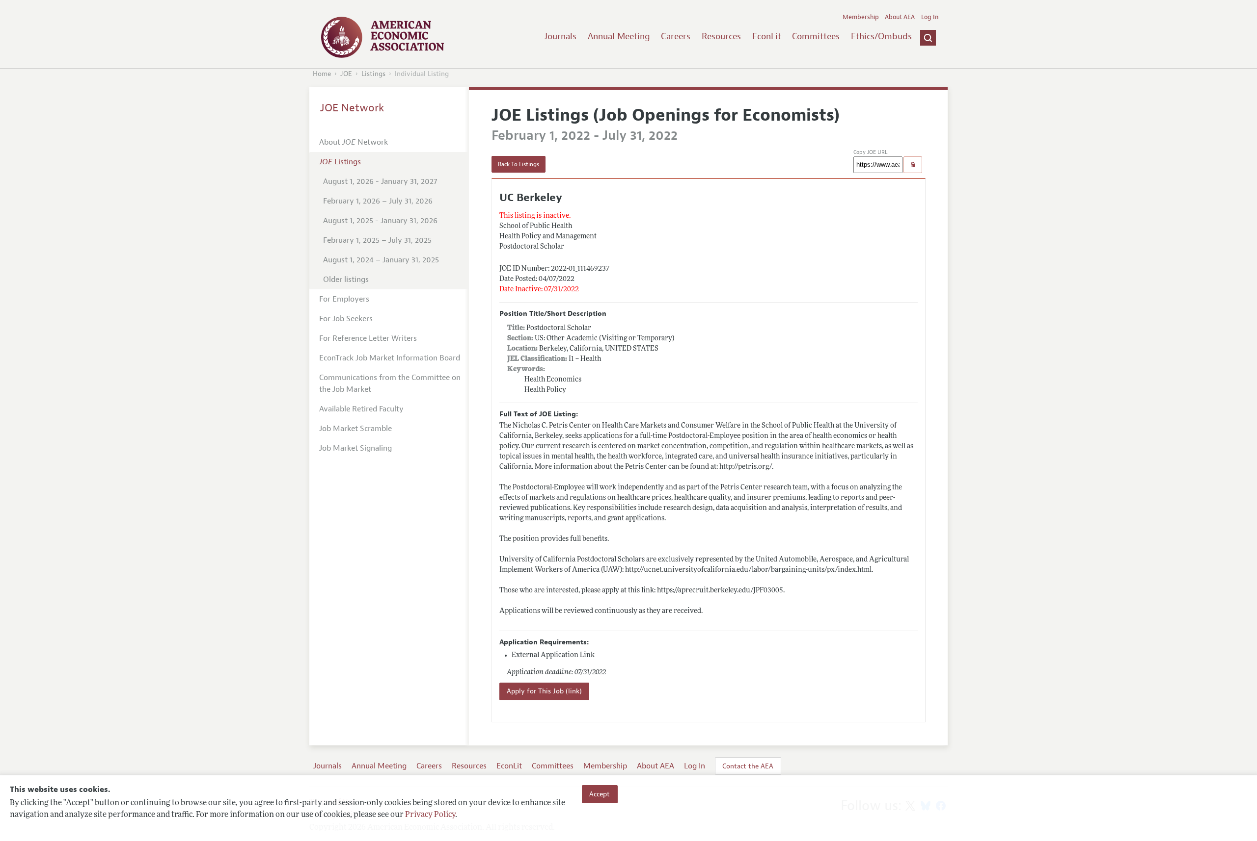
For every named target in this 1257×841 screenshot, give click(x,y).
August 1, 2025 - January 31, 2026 (380, 221)
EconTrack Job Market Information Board (389, 358)
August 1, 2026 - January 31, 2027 (380, 181)
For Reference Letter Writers (368, 338)
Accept (599, 794)
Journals (560, 36)
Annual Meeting (619, 36)
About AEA (900, 17)
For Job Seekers (346, 319)
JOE (346, 74)
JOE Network (352, 107)
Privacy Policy (430, 815)
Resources (721, 36)
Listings (373, 74)
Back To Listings (518, 164)
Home (322, 74)
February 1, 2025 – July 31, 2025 (377, 240)
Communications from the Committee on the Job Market (390, 383)
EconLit (766, 36)
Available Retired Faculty (361, 409)
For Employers (344, 299)
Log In (929, 17)
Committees (816, 36)
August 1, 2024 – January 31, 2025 (381, 260)
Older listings (346, 279)
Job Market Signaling (355, 448)
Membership (861, 17)
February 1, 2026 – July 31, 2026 (378, 201)
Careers (675, 36)
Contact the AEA (747, 766)
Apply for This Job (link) (544, 691)
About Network (353, 142)
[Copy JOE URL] (912, 164)
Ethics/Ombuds (881, 36)
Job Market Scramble (355, 428)
